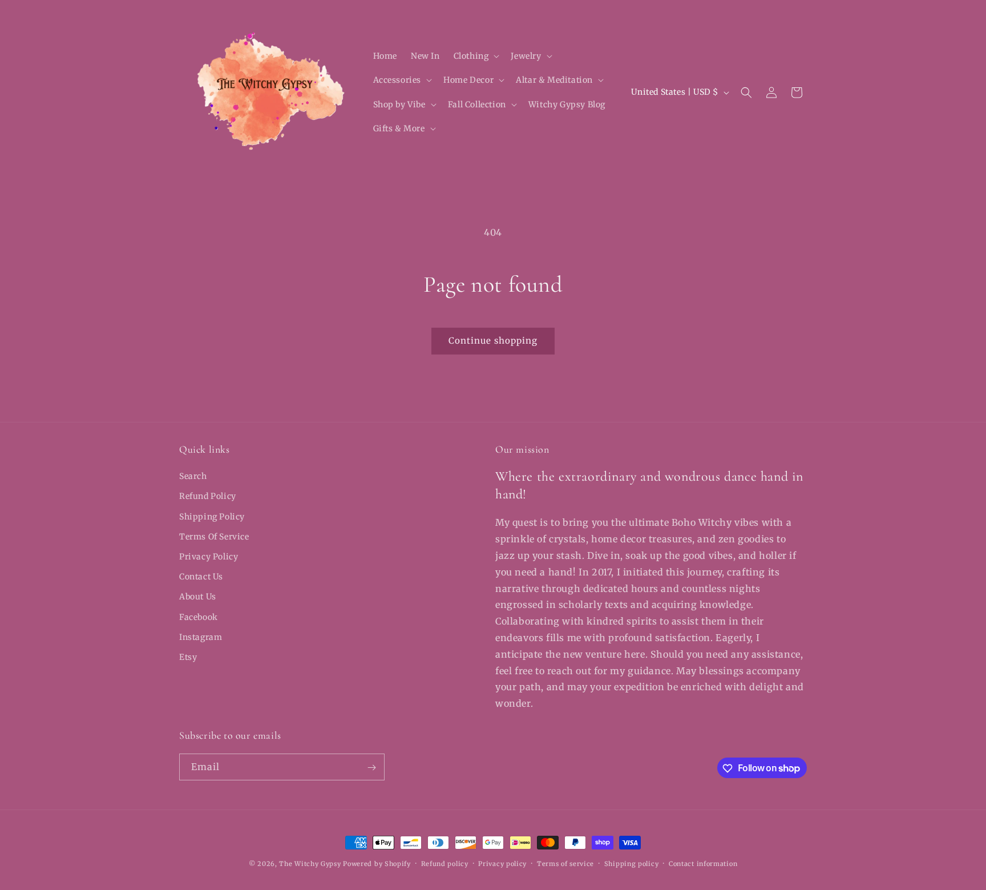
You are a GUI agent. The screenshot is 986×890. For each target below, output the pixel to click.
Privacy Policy (208, 556)
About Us (197, 597)
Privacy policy (502, 863)
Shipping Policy (212, 517)
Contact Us (201, 576)
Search (193, 476)
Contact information (703, 863)
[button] (475, 56)
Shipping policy (631, 863)
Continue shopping (493, 340)
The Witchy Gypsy (310, 864)
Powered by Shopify (377, 864)
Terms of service (565, 863)
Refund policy (444, 863)
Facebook (198, 617)
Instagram (200, 637)
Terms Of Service (214, 536)
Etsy (188, 657)
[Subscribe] (371, 767)
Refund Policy (207, 497)
